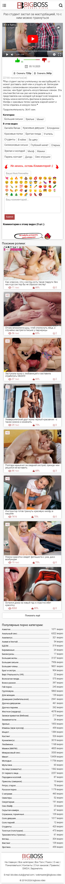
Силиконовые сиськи (16, 144)
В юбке (22, 139)
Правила (54, 865)
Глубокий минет (40, 145)
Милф (31, 151)
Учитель (48, 134)
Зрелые (30, 119)
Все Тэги (39, 862)
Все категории (25, 862)
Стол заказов (41, 865)
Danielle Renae (12, 128)
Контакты (27, 865)
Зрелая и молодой (14, 151)
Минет (40, 119)
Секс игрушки (42, 156)
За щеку (33, 139)
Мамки (41, 151)
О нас (56, 862)
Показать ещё (32, 615)
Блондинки (53, 128)
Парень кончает (13, 156)
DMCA (26, 868)
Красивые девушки (33, 127)
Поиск (48, 862)
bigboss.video (38, 880)
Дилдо (28, 157)
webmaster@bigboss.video (48, 875)
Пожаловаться (13, 865)
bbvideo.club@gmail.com (22, 875)
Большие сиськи (13, 119)
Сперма (55, 145)
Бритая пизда (33, 133)
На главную (11, 862)
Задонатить (37, 868)
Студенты (9, 139)
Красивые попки (13, 133)
